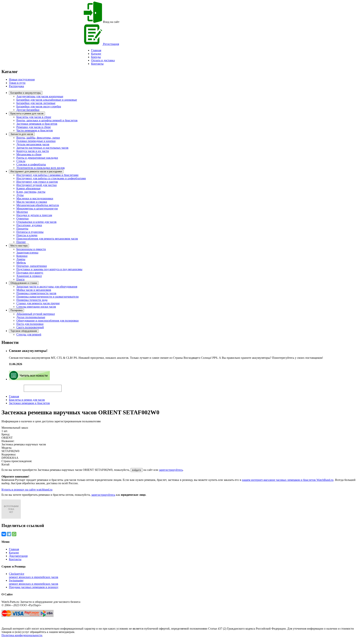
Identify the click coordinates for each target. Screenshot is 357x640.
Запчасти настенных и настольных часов (42, 147)
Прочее (21, 242)
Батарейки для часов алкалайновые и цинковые (46, 99)
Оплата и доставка (103, 60)
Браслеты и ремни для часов (27, 113)
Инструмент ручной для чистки (36, 185)
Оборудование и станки (23, 283)
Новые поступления (22, 79)
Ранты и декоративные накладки (37, 157)
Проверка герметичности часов (36, 293)
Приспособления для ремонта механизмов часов (47, 238)
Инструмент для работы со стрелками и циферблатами (51, 178)
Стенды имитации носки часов (36, 306)
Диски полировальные (30, 317)
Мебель (21, 262)
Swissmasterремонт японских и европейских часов (33, 582)
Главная (14, 396)
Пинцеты (22, 228)
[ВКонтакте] (3, 534)
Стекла (20, 161)
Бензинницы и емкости (31, 249)
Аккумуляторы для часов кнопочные (39, 96)
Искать (12, 386)
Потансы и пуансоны (30, 231)
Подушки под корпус (29, 272)
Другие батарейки (27, 109)
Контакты (97, 63)
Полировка (16, 310)
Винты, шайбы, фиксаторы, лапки (38, 137)
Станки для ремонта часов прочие (38, 303)
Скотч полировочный (30, 327)
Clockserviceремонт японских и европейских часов (33, 575)
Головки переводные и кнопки (36, 141)
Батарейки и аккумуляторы (25, 92)
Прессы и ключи (26, 235)
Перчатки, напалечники (31, 265)
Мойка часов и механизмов (33, 289)
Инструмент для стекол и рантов (37, 181)
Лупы (20, 195)
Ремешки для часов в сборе (33, 127)
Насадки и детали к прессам (34, 215)
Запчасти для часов (21, 134)
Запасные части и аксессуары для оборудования (46, 286)
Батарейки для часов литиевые (35, 103)
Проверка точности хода (31, 300)
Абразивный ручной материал (35, 313)
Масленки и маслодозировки (34, 198)
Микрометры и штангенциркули (37, 208)
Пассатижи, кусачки (29, 225)
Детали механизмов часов (32, 144)
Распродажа (16, 86)
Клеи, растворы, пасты (30, 191)
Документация (18, 555)
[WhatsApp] (14, 534)
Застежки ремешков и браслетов (36, 123)
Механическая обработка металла (37, 205)
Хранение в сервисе (29, 276)
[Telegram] (9, 534)
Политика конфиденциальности (21, 635)
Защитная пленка (27, 252)
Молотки (22, 211)
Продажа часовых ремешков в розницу (33, 587)
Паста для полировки (30, 323)
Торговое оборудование (23, 331)
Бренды (96, 57)
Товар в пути (17, 82)
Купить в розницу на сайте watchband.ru (26, 489)
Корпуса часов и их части (32, 151)
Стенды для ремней (28, 334)
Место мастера (19, 245)
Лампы (20, 259)
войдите (136, 470)
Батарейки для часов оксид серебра (38, 106)
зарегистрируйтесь (171, 469)
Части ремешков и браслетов (34, 130)
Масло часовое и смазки (31, 201)
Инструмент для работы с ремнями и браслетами (47, 175)
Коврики (22, 255)
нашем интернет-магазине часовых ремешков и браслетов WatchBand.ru (288, 479)
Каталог (96, 53)
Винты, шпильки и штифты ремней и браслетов (47, 120)
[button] (68, 386)
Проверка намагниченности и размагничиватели (47, 296)
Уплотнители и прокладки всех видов (40, 167)
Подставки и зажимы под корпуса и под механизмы (49, 269)
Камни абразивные (28, 188)
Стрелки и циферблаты (31, 164)
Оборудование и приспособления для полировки (47, 320)
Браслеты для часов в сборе (33, 117)
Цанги (20, 279)
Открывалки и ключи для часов (36, 221)
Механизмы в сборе (28, 154)
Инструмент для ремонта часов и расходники (36, 171)
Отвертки (22, 218)
